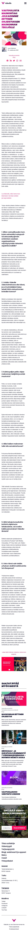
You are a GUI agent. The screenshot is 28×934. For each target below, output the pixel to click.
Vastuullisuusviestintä (14, 55)
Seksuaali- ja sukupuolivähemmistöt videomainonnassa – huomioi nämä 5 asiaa (14, 754)
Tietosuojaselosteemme (8, 832)
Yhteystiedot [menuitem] (7, 861)
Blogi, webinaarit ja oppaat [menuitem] (14, 852)
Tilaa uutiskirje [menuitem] (8, 843)
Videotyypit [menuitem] (7, 846)
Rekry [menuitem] (4, 855)
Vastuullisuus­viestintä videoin (11, 793)
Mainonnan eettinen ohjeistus (13, 715)
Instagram (4, 905)
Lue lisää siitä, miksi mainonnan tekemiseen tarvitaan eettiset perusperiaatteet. (11, 196)
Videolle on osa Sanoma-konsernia (14, 924)
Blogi (14, 57)
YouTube (4, 910)
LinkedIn (4, 907)
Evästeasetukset (14, 929)
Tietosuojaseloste (14, 927)
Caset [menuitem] (4, 858)
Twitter (4, 901)
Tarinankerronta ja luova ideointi (10, 710)
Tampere (5, 888)
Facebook (4, 903)
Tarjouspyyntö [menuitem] (8, 849)
